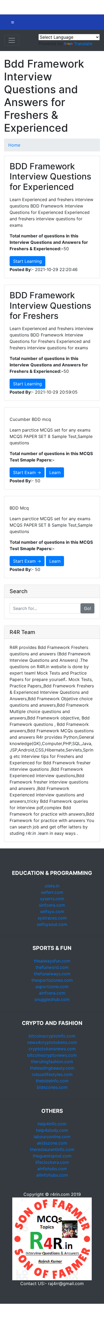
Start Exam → (27, 472)
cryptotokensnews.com (52, 1048)
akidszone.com (52, 1143)
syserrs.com (52, 898)
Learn (55, 472)
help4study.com (52, 1130)
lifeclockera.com (52, 1162)
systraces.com (52, 918)
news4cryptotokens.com (52, 1042)
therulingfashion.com (52, 1061)
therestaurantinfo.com (52, 1149)
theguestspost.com (52, 1155)
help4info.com (52, 1123)
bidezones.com (52, 1087)
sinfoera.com (52, 905)
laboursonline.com (52, 1136)
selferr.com (52, 892)
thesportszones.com (52, 980)
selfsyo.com (52, 911)
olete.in (52, 885)
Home (14, 145)
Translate (83, 43)
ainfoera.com (52, 993)
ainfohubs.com (52, 1168)
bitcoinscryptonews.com (52, 1055)
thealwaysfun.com (52, 961)
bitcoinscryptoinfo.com (52, 1036)
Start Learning (27, 261)
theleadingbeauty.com (52, 1068)
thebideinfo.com (52, 1080)
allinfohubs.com (52, 1175)
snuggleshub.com (52, 999)
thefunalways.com (52, 973)
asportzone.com (52, 986)
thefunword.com (52, 967)
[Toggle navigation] (11, 40)
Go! (87, 608)
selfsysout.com (52, 924)
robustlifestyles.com (52, 1074)
